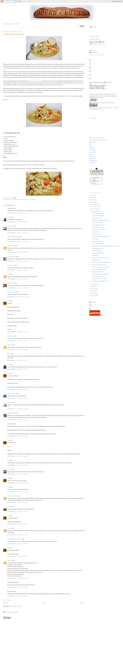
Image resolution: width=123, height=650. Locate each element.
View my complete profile (97, 54)
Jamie (8, 460)
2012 (92, 195)
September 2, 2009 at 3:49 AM (17, 465)
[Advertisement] (61, 637)
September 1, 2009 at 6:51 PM (17, 409)
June (94, 288)
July (94, 286)
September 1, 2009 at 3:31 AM (17, 232)
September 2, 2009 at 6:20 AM (17, 474)
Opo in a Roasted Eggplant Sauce (100, 257)
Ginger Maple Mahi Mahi (98, 213)
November (95, 206)
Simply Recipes (93, 160)
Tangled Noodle (11, 413)
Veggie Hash (95, 255)
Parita (8, 217)
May (94, 291)
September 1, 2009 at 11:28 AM (18, 296)
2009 (92, 202)
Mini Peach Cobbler (97, 222)
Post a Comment (7, 600)
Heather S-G (10, 226)
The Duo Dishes (11, 292)
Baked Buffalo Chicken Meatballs (100, 274)
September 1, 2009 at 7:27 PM (17, 420)
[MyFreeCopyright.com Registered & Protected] (101, 102)
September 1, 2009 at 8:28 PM (17, 436)
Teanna (9, 353)
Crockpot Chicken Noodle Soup (13, 34)
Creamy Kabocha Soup (97, 248)
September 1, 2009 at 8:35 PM (17, 456)
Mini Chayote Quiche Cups (99, 264)
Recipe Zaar (92, 158)
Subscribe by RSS (94, 36)
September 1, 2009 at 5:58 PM (17, 369)
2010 (92, 200)
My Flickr (98, 181)
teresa (8, 506)
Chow (90, 154)
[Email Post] (14, 197)
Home (44, 603)
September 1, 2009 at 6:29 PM (17, 398)
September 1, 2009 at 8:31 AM (17, 270)
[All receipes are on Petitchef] (94, 315)
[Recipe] (102, 315)
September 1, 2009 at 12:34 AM (18, 213)
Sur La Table (92, 142)
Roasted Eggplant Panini (98, 225)
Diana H (9, 528)
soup (28, 199)
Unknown (9, 345)
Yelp (90, 146)
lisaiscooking (10, 336)
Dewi (8, 274)
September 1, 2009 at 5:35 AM (17, 241)
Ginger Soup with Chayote (34, 81)
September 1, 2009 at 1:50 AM (17, 222)
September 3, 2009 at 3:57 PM (17, 535)
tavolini (9, 469)
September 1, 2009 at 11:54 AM (18, 332)
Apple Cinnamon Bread (98, 215)
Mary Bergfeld (10, 245)
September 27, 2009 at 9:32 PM (17, 578)
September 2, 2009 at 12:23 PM (17, 483)
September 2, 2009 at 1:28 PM (17, 511)
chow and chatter (11, 393)
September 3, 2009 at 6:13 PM (17, 556)
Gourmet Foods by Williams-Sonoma (98, 140)
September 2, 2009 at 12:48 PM (17, 492)
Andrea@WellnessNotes (13, 236)
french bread (67, 96)
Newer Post (6, 603)
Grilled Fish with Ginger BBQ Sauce (101, 262)
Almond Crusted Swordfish (98, 229)
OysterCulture (10, 265)
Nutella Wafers (95, 232)
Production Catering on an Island (100, 220)
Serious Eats (92, 152)
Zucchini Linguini (96, 234)
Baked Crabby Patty (97, 250)
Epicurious (92, 156)
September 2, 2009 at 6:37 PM (17, 524)
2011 (92, 197)
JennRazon (94, 52)
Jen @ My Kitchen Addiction (14, 539)
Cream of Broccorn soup (98, 227)
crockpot (15, 199)
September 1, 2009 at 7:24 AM (17, 261)
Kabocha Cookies (96, 260)
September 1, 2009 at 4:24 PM (17, 349)
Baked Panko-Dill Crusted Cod (99, 278)
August (94, 284)
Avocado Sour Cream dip (98, 253)
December (95, 204)
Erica (8, 487)
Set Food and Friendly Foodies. (100, 269)
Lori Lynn (9, 402)
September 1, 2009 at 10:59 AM (18, 288)
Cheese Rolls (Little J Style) (99, 276)
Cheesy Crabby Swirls (97, 243)
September (95, 211)
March (94, 295)
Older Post (82, 603)
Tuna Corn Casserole (97, 218)
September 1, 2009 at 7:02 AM (17, 252)
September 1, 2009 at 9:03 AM (17, 279)
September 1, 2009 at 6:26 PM (17, 389)
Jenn (8, 301)
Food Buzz (92, 148)
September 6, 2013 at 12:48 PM (17, 587)
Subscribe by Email (94, 39)
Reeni (8, 364)
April (94, 293)
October (95, 209)
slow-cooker (23, 199)
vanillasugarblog (11, 256)
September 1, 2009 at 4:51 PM (17, 360)
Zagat (90, 144)
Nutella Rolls (95, 239)
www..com (96, 177)
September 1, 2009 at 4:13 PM (17, 340)
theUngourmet (10, 283)
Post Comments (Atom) (15, 606)
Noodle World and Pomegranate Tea (101, 236)
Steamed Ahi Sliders (97, 241)
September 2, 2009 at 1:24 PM (17, 502)
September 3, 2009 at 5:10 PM (17, 543)
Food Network (92, 150)
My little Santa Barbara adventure (100, 267)
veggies (33, 199)
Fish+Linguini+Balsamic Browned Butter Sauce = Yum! (105, 246)
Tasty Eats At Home (12, 496)
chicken (9, 199)
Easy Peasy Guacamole (97, 271)
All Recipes (92, 162)
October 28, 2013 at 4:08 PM (17, 596)
